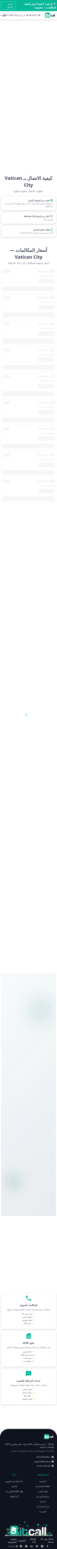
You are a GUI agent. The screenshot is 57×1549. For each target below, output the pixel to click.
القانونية (22, 1540)
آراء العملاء (14, 1496)
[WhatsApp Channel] (26, 1546)
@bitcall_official (44, 1466)
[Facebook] (47, 1546)
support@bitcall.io (42, 1461)
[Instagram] (42, 1546)
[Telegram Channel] (21, 1546)
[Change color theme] (4, 15)
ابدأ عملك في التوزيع (14, 1481)
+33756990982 (43, 1457)
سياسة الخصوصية (12, 1540)
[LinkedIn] (31, 1546)
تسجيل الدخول (10, 5)
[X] (37, 1546)
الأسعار (14, 1486)
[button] (28, 1070)
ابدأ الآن (39, 1254)
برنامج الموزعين (42, 1496)
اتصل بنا (43, 1511)
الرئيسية (42, 1481)
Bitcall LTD (33, 1540)
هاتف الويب (43, 1491)
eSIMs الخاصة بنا (43, 1486)
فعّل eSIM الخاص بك (14, 1491)
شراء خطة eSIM (19, 1254)
